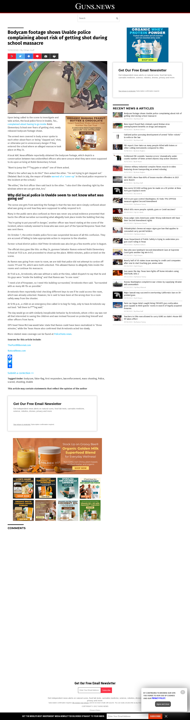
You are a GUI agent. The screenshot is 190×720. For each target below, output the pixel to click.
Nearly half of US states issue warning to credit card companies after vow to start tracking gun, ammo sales (152, 261)
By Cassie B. (138, 194)
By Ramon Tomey (140, 204)
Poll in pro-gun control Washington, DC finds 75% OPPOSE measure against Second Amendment (150, 200)
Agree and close (163, 704)
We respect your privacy (80, 703)
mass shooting (89, 378)
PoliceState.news (62, 334)
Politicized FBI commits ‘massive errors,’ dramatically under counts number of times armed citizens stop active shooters (151, 157)
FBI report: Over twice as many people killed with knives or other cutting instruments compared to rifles (150, 146)
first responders (53, 378)
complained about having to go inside (27, 124)
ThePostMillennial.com (19, 345)
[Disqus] (57, 567)
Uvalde (29, 382)
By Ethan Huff (138, 119)
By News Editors (139, 130)
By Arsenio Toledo (141, 223)
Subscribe (155, 716)
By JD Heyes (138, 162)
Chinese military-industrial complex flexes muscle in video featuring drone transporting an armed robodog (150, 168)
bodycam (28, 378)
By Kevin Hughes (139, 151)
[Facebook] (57, 357)
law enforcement (72, 378)
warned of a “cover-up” (63, 176)
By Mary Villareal (140, 287)
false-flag (39, 378)
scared (11, 382)
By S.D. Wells (139, 212)
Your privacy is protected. (22, 424)
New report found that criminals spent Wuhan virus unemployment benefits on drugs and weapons (147, 125)
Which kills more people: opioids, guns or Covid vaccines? (150, 209)
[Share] (57, 366)
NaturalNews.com (17, 350)
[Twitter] (57, 361)
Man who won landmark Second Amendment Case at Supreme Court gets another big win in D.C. (151, 251)
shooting (20, 382)
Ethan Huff (29, 50)
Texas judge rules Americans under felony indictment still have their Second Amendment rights (152, 219)
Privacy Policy (95, 710)
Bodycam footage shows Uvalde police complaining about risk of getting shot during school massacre (153, 114)
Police (101, 378)
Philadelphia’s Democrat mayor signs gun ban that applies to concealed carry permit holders (151, 229)
